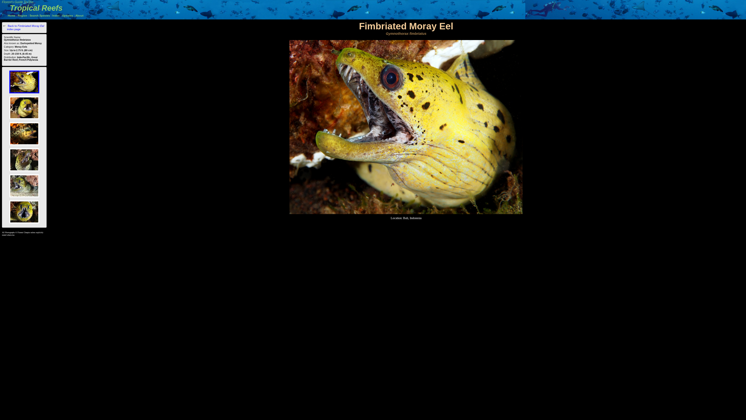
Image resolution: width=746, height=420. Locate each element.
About (79, 15)
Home (11, 15)
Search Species (40, 15)
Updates (67, 15)
